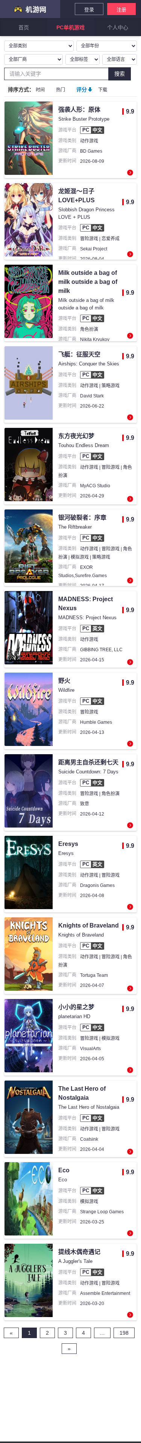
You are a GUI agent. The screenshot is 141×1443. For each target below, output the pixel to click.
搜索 (119, 74)
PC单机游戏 (70, 27)
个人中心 (117, 27)
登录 (89, 9)
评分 (81, 89)
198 (124, 1333)
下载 (102, 89)
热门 (60, 89)
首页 (23, 27)
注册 (121, 9)
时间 (40, 89)
